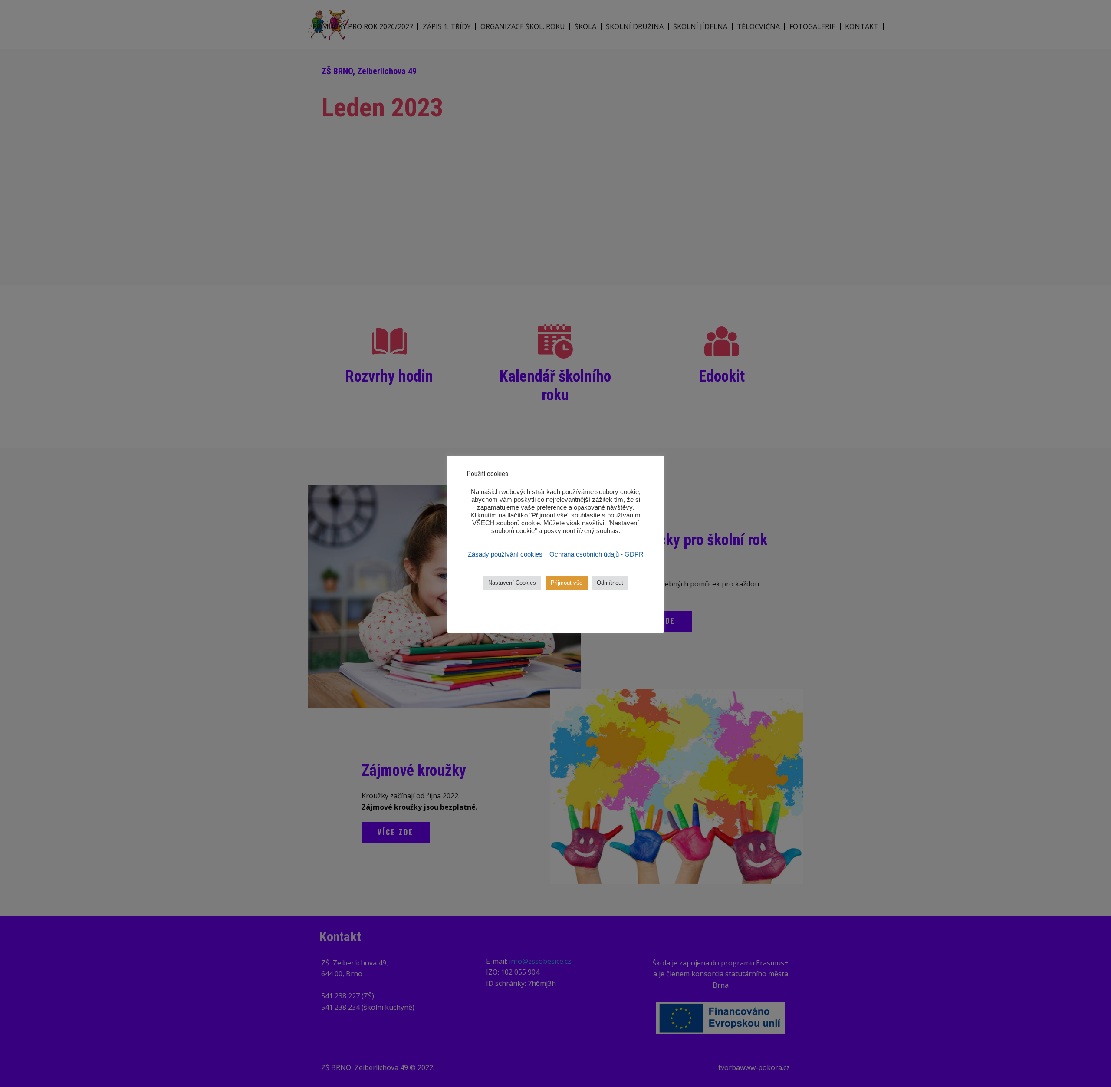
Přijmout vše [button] (566, 583)
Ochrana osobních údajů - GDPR (596, 554)
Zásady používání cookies (506, 554)
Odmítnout (610, 583)
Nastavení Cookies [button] (512, 583)
